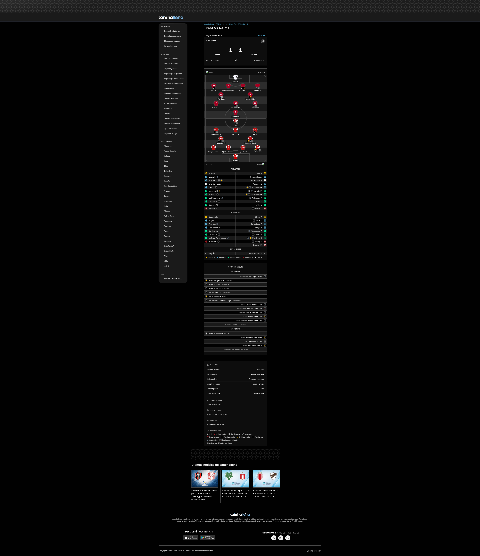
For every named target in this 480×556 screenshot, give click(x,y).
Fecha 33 (261, 35)
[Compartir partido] (263, 41)
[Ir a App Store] (190, 537)
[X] (273, 537)
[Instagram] (280, 537)
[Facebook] (287, 537)
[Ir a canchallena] (171, 17)
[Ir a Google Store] (207, 537)
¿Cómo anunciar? (314, 551)
